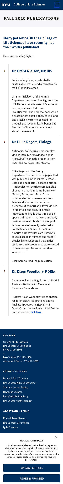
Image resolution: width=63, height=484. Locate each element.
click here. (36, 312)
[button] (56, 437)
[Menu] (57, 5)
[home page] (5, 4)
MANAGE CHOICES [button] (32, 468)
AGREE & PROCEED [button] (32, 478)
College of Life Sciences (29, 4)
